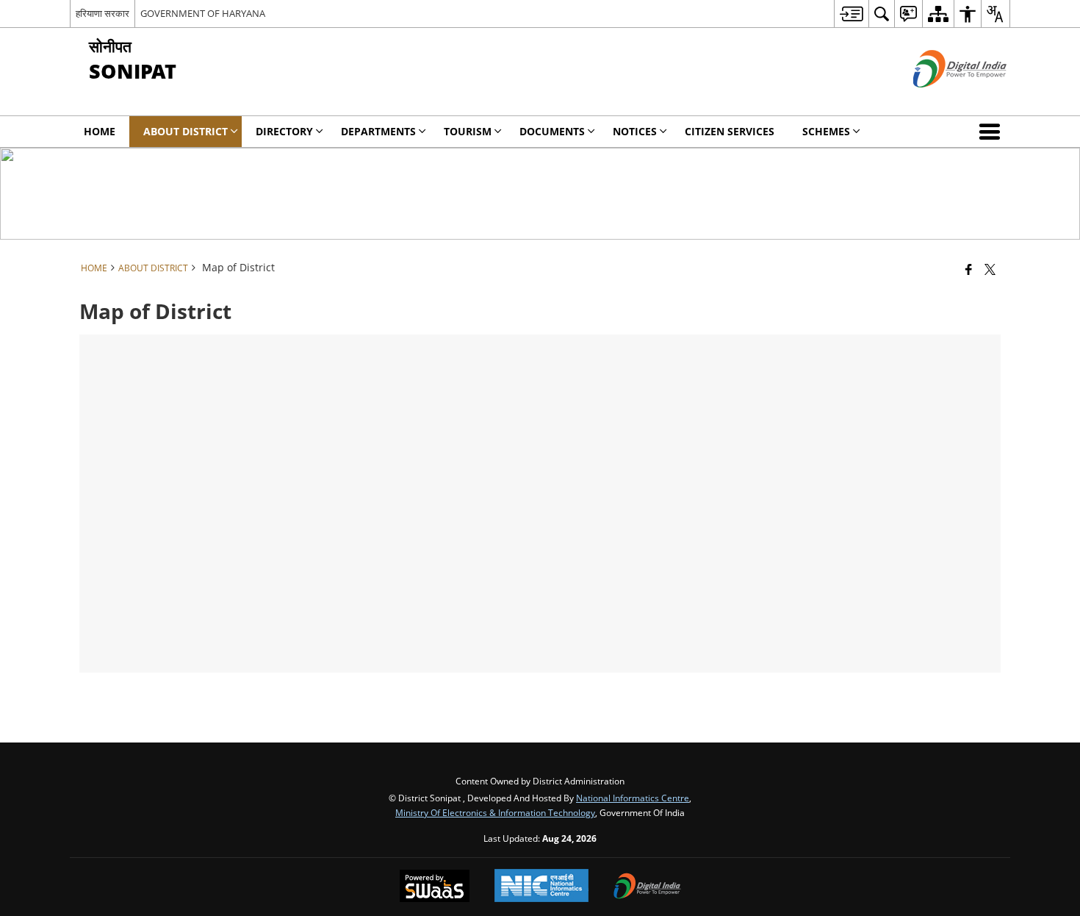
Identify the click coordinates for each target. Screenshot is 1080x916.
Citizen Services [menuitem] (729, 131)
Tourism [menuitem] (468, 131)
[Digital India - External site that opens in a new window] (941, 100)
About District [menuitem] (185, 131)
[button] (992, 131)
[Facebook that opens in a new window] (969, 269)
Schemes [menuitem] (826, 131)
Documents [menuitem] (552, 131)
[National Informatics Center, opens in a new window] (541, 887)
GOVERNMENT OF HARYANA (202, 13)
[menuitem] (851, 13)
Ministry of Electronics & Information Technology (495, 812)
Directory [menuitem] (284, 131)
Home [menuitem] (99, 131)
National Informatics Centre (632, 798)
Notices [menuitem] (635, 131)
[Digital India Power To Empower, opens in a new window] (647, 887)
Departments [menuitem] (378, 131)
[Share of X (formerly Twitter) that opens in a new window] (990, 269)
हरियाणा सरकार (102, 13)
